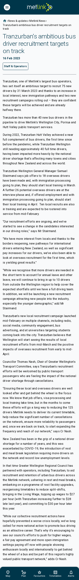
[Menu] (7, 7)
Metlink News (37, 20)
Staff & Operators (15, 66)
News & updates (18, 20)
